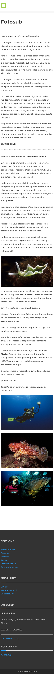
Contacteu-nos (8, 593)
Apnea (4, 560)
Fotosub (5, 556)
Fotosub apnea (8, 563)
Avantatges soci (9, 590)
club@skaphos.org (10, 638)
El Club (4, 587)
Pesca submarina (9, 567)
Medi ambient (8, 549)
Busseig (5, 553)
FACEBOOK (6, 655)
